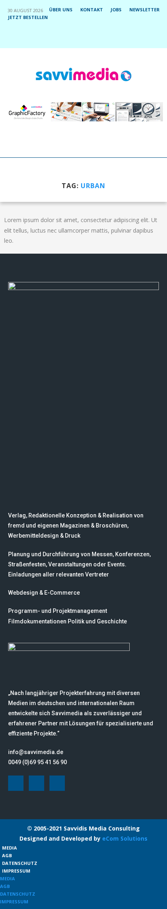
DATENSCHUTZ (19, 863)
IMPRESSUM (16, 871)
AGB (7, 855)
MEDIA (9, 848)
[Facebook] (67, 36)
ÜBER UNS (61, 9)
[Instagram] (78, 36)
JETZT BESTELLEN (28, 17)
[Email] (100, 36)
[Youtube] (89, 36)
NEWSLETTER (144, 9)
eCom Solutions (125, 838)
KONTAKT (91, 9)
